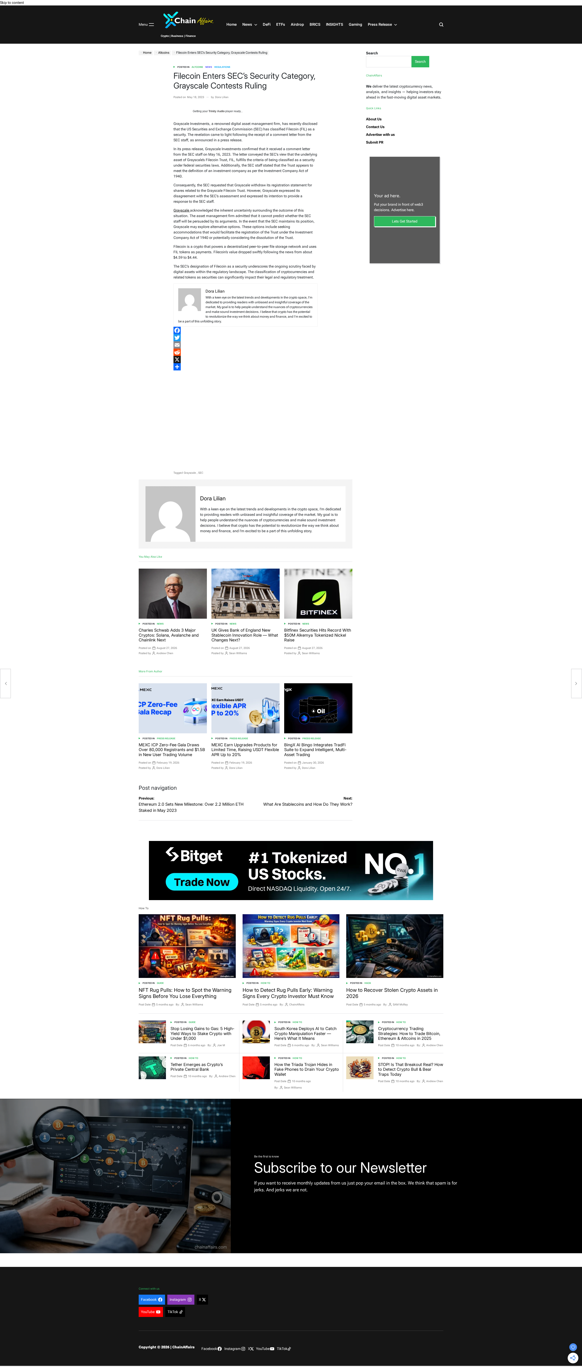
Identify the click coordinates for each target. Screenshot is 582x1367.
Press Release (380, 24)
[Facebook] (245, 330)
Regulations (222, 67)
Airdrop (297, 24)
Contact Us (375, 127)
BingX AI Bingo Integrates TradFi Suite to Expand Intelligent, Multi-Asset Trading (315, 749)
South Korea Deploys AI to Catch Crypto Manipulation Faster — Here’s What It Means (305, 1033)
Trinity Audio (216, 111)
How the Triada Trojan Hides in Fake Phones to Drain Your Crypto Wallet (306, 1069)
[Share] (245, 366)
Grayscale (181, 210)
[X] (245, 359)
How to (265, 983)
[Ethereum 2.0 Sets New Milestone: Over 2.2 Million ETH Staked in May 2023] (5, 683)
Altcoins (197, 67)
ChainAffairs (296, 1004)
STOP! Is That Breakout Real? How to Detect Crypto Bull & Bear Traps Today (410, 1069)
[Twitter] (245, 337)
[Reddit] (245, 352)
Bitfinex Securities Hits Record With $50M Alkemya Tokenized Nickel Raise (317, 635)
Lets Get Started (404, 221)
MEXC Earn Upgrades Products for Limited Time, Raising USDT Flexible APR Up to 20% (245, 749)
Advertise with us (380, 134)
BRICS (315, 24)
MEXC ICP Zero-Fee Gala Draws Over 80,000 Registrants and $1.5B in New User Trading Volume (172, 749)
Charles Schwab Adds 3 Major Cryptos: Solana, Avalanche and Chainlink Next (169, 635)
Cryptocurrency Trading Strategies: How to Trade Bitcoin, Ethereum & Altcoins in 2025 (409, 1033)
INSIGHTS (334, 24)
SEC (200, 472)
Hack (367, 983)
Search (372, 53)
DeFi (267, 24)
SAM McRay (400, 1004)
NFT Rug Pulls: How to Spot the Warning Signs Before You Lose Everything (185, 993)
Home (231, 24)
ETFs (280, 24)
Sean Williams (238, 653)
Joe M (221, 1045)
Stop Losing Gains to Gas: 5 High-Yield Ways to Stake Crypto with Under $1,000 (202, 1033)
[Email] (245, 345)
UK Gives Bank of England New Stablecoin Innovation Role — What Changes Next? (244, 635)
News (247, 24)
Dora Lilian (221, 97)
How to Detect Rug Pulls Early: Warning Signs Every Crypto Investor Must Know (288, 993)
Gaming (355, 24)
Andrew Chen (164, 653)
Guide (160, 983)
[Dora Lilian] (171, 514)
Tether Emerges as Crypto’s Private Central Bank (197, 1067)
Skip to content (12, 2)
